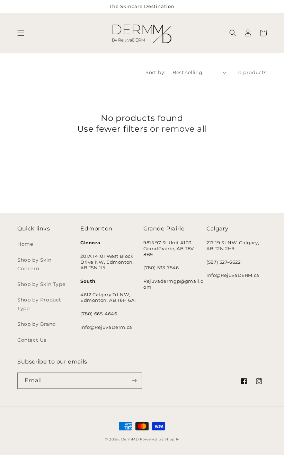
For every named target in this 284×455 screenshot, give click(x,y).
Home (25, 244)
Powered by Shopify (159, 439)
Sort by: (155, 72)
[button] (20, 33)
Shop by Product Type (39, 304)
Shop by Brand (36, 324)
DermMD (130, 439)
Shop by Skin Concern (34, 264)
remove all (184, 129)
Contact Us (31, 340)
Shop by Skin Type (41, 284)
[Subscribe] (134, 381)
